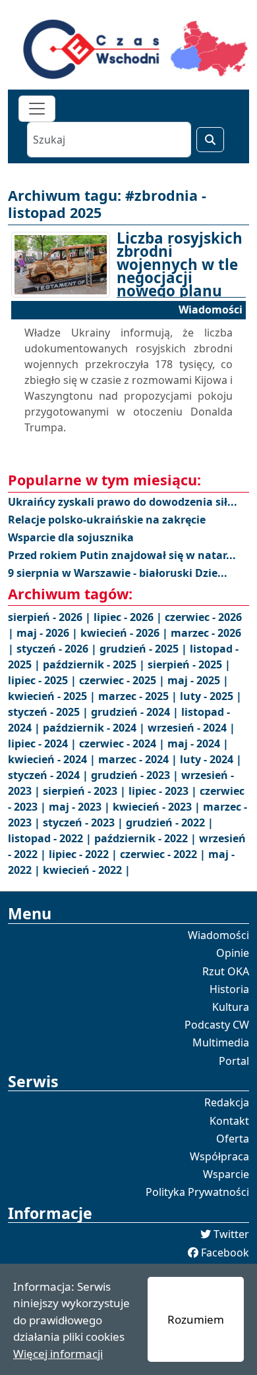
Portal (234, 1061)
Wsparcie (226, 1174)
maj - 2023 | (81, 806)
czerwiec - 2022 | (164, 854)
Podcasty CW (217, 1024)
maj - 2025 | (198, 680)
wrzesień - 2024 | (191, 727)
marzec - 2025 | (139, 696)
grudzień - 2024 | (136, 712)
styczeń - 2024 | (49, 775)
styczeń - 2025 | (49, 712)
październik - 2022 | (146, 838)
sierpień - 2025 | (189, 664)
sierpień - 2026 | (51, 617)
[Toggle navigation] (36, 108)
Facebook (225, 1252)
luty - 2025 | (211, 696)
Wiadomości (218, 935)
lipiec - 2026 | (129, 617)
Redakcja (226, 1102)
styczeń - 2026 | (58, 648)
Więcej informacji (58, 1353)
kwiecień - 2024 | (53, 759)
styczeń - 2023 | (84, 822)
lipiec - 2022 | (84, 854)
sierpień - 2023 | (85, 791)
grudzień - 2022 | (170, 822)
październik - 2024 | (95, 727)
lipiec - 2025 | (43, 680)
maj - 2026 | (48, 633)
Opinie (232, 953)
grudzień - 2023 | (136, 775)
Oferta (232, 1138)
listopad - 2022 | (51, 838)
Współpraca (219, 1156)
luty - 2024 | (211, 759)
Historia (229, 989)
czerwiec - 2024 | (123, 743)
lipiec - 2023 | (164, 791)
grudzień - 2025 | (145, 648)
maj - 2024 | (198, 743)
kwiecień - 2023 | (158, 806)
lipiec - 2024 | (43, 743)
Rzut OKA (225, 971)
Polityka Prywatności (197, 1192)
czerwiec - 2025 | (123, 680)
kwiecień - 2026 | (125, 633)
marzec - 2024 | (139, 759)
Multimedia (220, 1042)
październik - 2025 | (95, 664)
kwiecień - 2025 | (53, 696)
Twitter (231, 1234)
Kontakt (229, 1121)
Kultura (230, 1007)
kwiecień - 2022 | (86, 870)
